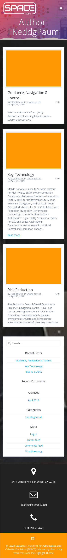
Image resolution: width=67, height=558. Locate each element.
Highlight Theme (44, 553)
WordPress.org (33, 451)
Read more (14, 235)
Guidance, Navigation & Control (33, 360)
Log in (33, 434)
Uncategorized (33, 102)
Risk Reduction (20, 289)
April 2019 (33, 400)
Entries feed (33, 440)
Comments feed (34, 445)
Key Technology (21, 174)
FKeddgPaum (17, 102)
